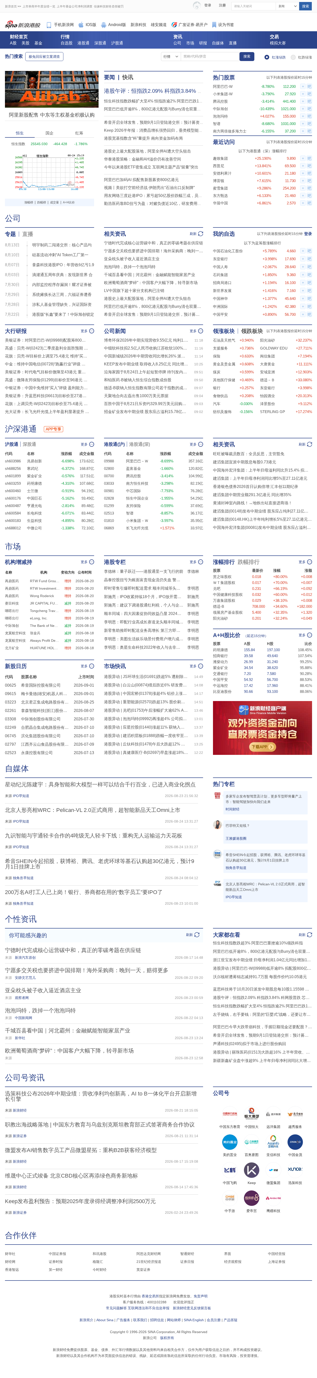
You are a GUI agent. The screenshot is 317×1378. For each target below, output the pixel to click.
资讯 (177, 36)
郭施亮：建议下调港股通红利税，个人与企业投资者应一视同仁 (143, 605)
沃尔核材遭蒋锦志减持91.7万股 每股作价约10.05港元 (260, 977)
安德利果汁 (222, 173)
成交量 (54, 202)
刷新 (193, 234)
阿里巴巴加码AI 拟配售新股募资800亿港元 (141, 180)
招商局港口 (222, 283)
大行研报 (16, 331)
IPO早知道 (234, 897)
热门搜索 (14, 56)
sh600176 (13, 498)
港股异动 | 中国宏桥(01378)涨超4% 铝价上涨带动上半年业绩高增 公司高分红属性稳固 (146, 693)
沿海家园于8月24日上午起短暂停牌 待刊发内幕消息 (146, 372)
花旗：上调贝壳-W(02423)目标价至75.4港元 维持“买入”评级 (47, 404)
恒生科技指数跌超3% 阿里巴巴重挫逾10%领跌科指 (258, 943)
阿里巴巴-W (223, 86)
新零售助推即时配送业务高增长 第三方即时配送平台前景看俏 (143, 630)
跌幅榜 (41, 202)
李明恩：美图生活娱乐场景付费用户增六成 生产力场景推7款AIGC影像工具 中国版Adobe (143, 639)
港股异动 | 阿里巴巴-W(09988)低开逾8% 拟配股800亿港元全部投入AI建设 (262, 968)
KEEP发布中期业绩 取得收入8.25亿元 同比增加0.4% (146, 364)
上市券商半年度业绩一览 (39, 6)
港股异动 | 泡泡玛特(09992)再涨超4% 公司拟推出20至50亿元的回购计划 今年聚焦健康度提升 (146, 719)
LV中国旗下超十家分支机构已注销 (134, 290)
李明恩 (193, 588)
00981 (109, 491)
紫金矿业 (34, 476)
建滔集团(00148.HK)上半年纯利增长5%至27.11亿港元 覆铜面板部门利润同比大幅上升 (262, 519)
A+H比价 (69, 202)
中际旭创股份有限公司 (41, 719)
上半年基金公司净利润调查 (74, 6)
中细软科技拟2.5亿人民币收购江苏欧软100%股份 (146, 348)
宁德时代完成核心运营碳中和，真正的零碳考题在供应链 (153, 243)
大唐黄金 (267, 364)
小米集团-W (223, 94)
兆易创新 (34, 461)
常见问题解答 (116, 1308)
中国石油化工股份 (228, 251)
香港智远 (12, 1270)
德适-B (218, 606)
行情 (65, 36)
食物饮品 (220, 396)
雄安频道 (159, 25)
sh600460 (13, 491)
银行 (216, 388)
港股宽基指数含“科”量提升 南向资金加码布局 (143, 138)
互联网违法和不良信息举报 (148, 1308)
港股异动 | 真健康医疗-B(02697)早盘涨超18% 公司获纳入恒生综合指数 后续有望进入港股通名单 (146, 752)
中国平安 (220, 314)
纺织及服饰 (222, 412)
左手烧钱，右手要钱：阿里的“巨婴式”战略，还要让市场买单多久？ (262, 1014)
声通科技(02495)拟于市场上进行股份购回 (249, 1044)
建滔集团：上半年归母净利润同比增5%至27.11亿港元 (260, 478)
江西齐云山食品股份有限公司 (46, 744)
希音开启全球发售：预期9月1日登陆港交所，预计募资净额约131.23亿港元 (153, 314)
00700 (109, 476)
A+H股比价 (226, 635)
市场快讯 (115, 666)
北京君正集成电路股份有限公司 (46, 702)
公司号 (221, 1093)
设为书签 (226, 25)
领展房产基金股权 (228, 612)
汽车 (216, 404)
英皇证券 (143, 1270)
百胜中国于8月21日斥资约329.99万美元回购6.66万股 (146, 404)
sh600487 (13, 506)
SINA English (194, 1320)
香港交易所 (150, 1296)
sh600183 (13, 520)
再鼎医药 (12, 581)
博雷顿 (218, 181)
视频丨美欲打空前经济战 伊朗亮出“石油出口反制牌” (149, 188)
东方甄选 (220, 195)
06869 (109, 528)
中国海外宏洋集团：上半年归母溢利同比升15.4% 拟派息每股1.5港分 (262, 470)
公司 (177, 43)
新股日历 (16, 666)
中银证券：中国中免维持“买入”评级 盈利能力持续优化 (47, 388)
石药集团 (220, 275)
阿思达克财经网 (148, 1254)
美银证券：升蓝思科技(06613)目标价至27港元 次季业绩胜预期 (47, 396)
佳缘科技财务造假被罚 (109, 6)
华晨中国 (220, 203)
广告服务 (123, 1320)
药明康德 (34, 483)
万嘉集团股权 (224, 600)
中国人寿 (220, 267)
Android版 (117, 25)
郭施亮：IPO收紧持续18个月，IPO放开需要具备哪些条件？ (143, 597)
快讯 (127, 77)
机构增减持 (18, 562)
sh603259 (13, 483)
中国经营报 (276, 1254)
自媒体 (218, 43)
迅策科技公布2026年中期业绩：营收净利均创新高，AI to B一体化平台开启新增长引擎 (101, 1096)
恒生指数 (18, 144)
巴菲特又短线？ (238, 826)
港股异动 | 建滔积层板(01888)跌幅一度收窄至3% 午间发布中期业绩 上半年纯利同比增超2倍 (146, 736)
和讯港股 (99, 1254)
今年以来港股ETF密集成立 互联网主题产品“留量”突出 (151, 167)
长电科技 (34, 513)
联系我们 (140, 1320)
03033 (109, 483)
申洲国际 (220, 306)
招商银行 (220, 656)
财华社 (10, 1254)
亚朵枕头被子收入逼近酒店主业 (131, 259)
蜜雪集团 (220, 188)
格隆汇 (98, 1262)
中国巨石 (34, 498)
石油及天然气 (224, 340)
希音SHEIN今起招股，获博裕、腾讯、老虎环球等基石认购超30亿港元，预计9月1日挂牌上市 (99, 864)
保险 (216, 356)
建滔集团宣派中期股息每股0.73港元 (244, 462)
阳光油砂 (267, 340)
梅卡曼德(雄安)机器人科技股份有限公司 (46, 694)
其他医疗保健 (224, 380)
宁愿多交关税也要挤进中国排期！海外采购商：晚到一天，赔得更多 (153, 251)
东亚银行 (220, 259)
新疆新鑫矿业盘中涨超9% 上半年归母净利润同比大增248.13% (262, 1060)
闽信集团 (267, 356)
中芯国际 (133, 491)
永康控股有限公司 (37, 753)
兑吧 (216, 588)
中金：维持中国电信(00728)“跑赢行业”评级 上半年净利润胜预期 (47, 364)
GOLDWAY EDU (274, 348)
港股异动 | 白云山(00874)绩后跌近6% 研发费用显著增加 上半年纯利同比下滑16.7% (146, 685)
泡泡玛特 (220, 116)
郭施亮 (193, 597)
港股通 (83, 43)
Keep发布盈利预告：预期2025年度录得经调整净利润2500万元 (80, 1201)
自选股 (67, 43)
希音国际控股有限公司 (41, 685)
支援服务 (220, 348)
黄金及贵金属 (224, 364)
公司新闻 (115, 331)
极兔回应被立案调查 (44, 57)
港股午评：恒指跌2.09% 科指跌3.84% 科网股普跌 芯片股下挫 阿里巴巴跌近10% (201, 91)
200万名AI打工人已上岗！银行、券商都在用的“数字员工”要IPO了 (84, 892)
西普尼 (218, 166)
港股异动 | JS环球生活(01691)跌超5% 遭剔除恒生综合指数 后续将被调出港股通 (146, 676)
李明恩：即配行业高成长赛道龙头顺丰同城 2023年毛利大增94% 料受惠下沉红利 (143, 622)
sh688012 (13, 528)
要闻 (109, 77)
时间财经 (232, 809)
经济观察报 (232, 1262)
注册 (222, 5)
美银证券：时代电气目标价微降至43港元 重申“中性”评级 (47, 372)
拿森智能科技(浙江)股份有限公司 (46, 710)
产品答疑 (231, 1320)
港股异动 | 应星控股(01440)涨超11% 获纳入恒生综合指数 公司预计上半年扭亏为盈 (146, 727)
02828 (109, 498)
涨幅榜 (28, 202)
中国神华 (220, 298)
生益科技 (34, 520)
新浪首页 (11, 6)
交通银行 (220, 674)
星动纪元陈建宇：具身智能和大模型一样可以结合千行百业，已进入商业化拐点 (100, 784)
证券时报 (56, 1262)
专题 (10, 234)
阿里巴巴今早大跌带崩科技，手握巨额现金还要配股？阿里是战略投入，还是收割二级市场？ (262, 1027)
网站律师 (174, 1320)
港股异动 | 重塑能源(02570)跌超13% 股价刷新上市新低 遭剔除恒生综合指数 (146, 702)
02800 (109, 468)
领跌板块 (252, 331)
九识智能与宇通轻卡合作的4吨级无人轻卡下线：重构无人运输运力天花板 (93, 836)
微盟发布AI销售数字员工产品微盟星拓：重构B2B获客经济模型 (81, 1150)
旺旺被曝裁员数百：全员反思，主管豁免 (248, 454)
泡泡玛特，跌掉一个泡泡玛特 (130, 267)
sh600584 (13, 513)
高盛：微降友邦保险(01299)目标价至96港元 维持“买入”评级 (47, 380)
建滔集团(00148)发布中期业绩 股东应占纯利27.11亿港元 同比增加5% (262, 511)
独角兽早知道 (236, 867)
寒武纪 (32, 468)
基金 (38, 43)
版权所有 (167, 1338)
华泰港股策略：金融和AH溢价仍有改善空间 (142, 159)
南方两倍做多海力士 (229, 131)
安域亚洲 (267, 372)
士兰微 (32, 491)
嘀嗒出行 (12, 611)
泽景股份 (267, 404)
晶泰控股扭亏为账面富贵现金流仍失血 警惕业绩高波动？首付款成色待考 (143, 580)
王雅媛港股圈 (236, 838)
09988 (109, 461)
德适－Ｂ (267, 380)
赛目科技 (12, 603)
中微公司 (34, 528)
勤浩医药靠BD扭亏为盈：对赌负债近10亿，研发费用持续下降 (158, 203)
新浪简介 (86, 1320)
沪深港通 (21, 428)
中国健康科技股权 (228, 594)
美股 (25, 43)
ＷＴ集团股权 (224, 582)
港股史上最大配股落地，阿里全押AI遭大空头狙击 (147, 151)
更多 (84, 331)
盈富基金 (133, 468)
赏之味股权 (222, 577)
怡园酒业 (267, 396)
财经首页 (19, 36)
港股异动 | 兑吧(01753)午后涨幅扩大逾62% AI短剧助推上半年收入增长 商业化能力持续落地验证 (146, 710)
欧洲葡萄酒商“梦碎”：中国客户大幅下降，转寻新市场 (151, 283)
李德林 (193, 571)
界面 (227, 1254)
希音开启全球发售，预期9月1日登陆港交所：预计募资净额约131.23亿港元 (170, 122)
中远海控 (220, 685)
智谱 (216, 124)
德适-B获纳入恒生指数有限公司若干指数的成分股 (146, 388)
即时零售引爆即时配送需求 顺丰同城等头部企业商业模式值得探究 (143, 588)
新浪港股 (23, 24)
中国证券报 (57, 1254)
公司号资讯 (25, 1077)
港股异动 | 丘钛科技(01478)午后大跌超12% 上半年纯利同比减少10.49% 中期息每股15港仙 (146, 744)
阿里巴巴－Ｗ (137, 461)
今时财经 (99, 1270)
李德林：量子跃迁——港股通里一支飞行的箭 (143, 571)
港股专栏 (115, 562)
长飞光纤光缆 (137, 528)
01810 (109, 520)
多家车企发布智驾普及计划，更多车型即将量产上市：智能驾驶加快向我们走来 (264, 799)
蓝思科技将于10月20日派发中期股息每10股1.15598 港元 (262, 989)
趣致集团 (220, 158)
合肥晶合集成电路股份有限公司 (46, 727)
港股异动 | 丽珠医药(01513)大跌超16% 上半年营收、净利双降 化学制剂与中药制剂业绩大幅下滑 (262, 1052)
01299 (109, 506)
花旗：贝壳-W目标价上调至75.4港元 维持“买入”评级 (47, 356)
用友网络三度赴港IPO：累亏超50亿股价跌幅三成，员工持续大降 (161, 195)
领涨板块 (224, 331)
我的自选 (224, 234)
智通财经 (187, 1254)
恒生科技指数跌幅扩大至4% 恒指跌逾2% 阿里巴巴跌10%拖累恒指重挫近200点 (173, 101)
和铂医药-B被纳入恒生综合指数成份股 (137, 380)
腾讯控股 (220, 101)
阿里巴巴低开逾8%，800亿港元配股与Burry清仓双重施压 (154, 109)
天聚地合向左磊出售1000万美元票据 (136, 396)
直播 (233, 43)
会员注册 (214, 1320)
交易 (274, 36)
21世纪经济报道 (148, 1262)
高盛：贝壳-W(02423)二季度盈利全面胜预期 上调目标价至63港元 (47, 348)
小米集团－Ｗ (137, 520)
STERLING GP (272, 412)
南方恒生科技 (137, 483)
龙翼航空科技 (15, 633)
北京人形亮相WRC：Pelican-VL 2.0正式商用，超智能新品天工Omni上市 (92, 810)
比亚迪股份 (222, 691)
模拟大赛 (278, 43)
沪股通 (117, 43)
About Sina (104, 1320)
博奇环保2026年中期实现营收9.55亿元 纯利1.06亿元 (146, 340)
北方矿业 (12, 648)
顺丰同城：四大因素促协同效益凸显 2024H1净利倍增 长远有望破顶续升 (143, 613)
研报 (203, 43)
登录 (308, 234)
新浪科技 (138, 25)
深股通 (100, 43)
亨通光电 (34, 506)
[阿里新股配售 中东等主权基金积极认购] (52, 73)
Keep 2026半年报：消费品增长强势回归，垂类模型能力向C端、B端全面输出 (172, 130)
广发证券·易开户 (193, 25)
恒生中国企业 (137, 498)
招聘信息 (157, 1320)
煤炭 (216, 372)
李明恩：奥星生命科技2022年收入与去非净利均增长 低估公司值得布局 (143, 647)
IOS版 (91, 25)
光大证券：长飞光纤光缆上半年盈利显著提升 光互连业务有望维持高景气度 (47, 412)
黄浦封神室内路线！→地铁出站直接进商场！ (252, 503)
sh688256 (13, 468)
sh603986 (13, 461)
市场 (190, 43)
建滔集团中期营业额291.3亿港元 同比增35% (252, 495)
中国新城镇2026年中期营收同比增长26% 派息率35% (146, 356)
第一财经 (56, 1270)
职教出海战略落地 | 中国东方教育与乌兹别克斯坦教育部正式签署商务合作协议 (100, 1125)
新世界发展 (222, 290)
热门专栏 (224, 784)
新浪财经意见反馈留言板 (192, 1308)
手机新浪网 (64, 25)
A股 (13, 43)
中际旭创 (220, 109)
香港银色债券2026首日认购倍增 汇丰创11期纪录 (255, 486)
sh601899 (13, 476)
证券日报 (187, 1262)
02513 (109, 513)
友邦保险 (133, 506)
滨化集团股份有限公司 (41, 736)
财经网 (10, 1262)
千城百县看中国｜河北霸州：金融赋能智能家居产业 (149, 275)
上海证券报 (276, 1262)
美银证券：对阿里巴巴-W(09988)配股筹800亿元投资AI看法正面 (47, 340)
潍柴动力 (220, 662)
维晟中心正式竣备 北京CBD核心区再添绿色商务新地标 (71, 1176)
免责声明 (201, 1296)
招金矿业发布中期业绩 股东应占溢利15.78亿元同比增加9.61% (146, 412)
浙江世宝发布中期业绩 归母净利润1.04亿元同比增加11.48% (262, 960)
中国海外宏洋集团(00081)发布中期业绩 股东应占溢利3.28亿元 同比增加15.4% (262, 527)
